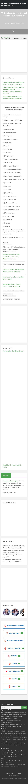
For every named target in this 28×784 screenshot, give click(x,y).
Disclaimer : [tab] (6, 475)
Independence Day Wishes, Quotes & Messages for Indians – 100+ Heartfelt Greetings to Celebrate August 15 (13, 756)
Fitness (14, 663)
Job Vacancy (7, 23)
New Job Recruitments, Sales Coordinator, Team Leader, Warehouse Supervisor (11, 257)
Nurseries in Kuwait (14, 648)
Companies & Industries (15, 625)
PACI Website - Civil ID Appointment (13, 351)
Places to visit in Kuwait (16, 640)
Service (14, 678)
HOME (8, 773)
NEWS (12, 773)
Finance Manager (9, 299)
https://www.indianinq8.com (11, 481)
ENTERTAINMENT (14, 775)
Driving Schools (14, 671)
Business (14, 656)
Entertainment (14, 633)
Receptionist (17, 299)
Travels (14, 686)
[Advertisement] (14, 56)
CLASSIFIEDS (18, 773)
